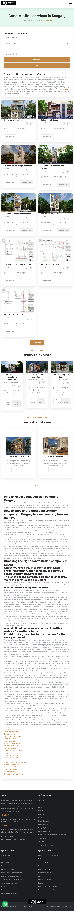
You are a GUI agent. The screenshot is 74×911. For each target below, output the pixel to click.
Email (14, 40)
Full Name (15, 21)
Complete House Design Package (43, 74)
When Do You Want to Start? (21, 79)
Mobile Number (17, 31)
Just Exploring (55, 82)
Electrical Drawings (50, 72)
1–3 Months (41, 82)
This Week (17, 82)
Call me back (51, 102)
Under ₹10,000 (19, 89)
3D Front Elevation (32, 69)
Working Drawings (33, 72)
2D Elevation (18, 72)
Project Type (16, 50)
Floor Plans (18, 69)
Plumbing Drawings (20, 74)
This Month (29, 82)
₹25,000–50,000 (50, 89)
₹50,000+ (17, 92)
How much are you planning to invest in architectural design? (32, 86)
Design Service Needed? (20, 66)
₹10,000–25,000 (34, 89)
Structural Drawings (50, 69)
